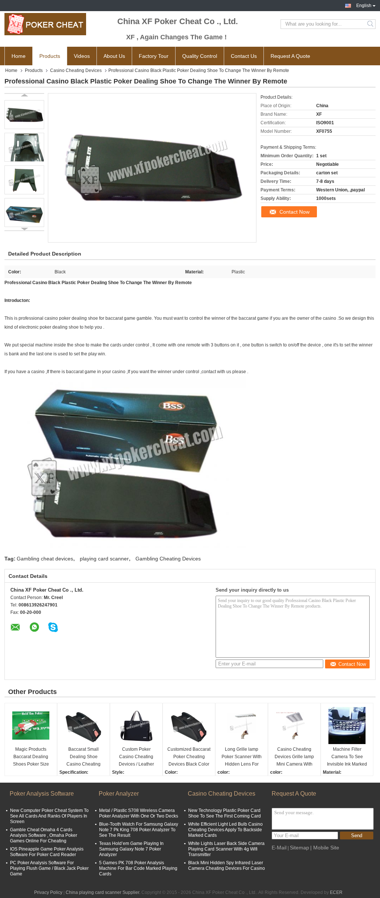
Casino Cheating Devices (76, 70)
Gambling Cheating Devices (168, 559)
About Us (114, 56)
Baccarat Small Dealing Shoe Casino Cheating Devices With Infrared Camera (83, 757)
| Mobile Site (324, 848)
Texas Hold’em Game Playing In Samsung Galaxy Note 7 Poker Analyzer (131, 849)
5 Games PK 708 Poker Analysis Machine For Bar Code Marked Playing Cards (138, 868)
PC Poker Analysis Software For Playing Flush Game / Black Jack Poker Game (49, 868)
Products (49, 56)
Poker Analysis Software (42, 793)
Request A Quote (290, 56)
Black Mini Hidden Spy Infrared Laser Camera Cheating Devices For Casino (226, 865)
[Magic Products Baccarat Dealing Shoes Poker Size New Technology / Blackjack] (31, 725)
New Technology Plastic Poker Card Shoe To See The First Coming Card (224, 813)
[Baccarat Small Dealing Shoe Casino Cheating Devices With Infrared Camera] (83, 725)
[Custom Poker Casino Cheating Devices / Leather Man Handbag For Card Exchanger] (136, 725)
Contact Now (294, 212)
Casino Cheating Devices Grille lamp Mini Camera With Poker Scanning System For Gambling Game (294, 757)
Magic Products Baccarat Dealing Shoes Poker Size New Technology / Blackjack (31, 757)
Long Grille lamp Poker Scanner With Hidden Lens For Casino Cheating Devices (242, 757)
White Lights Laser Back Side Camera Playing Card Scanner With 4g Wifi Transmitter (226, 849)
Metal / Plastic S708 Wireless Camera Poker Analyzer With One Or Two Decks (138, 813)
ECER (336, 892)
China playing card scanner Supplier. (103, 892)
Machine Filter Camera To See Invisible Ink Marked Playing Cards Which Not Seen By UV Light (347, 757)
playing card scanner (104, 559)
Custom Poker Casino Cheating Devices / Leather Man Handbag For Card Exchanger (136, 757)
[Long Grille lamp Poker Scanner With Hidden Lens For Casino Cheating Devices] (242, 725)
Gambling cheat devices (45, 559)
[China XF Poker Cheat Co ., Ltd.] (45, 24)
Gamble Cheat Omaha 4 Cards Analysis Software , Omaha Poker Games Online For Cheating (43, 835)
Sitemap (299, 848)
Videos (82, 56)
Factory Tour (153, 56)
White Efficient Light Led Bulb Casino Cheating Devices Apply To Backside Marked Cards (225, 830)
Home (19, 56)
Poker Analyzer (119, 793)
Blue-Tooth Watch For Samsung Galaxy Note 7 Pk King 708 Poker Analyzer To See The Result (138, 830)
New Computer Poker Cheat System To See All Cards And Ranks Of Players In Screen (49, 816)
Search (371, 24)
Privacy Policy (48, 892)
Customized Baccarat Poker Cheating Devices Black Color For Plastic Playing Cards (188, 757)
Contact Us (244, 56)
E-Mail (279, 848)
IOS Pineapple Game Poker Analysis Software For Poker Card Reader (46, 851)
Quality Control (199, 56)
